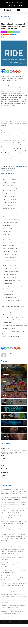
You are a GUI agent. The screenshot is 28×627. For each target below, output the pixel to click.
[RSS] (19, 71)
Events (3, 34)
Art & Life (10, 16)
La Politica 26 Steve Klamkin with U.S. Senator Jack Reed (13, 600)
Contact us (19, 2)
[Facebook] (2, 71)
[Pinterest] (16, 71)
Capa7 (24, 622)
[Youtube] (21, 5)
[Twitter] (19, 5)
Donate (13, 2)
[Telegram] (11, 71)
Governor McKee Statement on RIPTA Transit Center (12, 557)
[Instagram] (13, 71)
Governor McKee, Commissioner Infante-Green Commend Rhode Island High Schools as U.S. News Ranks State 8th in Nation (12, 577)
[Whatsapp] (8, 71)
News (14, 34)
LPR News (9, 34)
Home (4, 16)
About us (8, 2)
